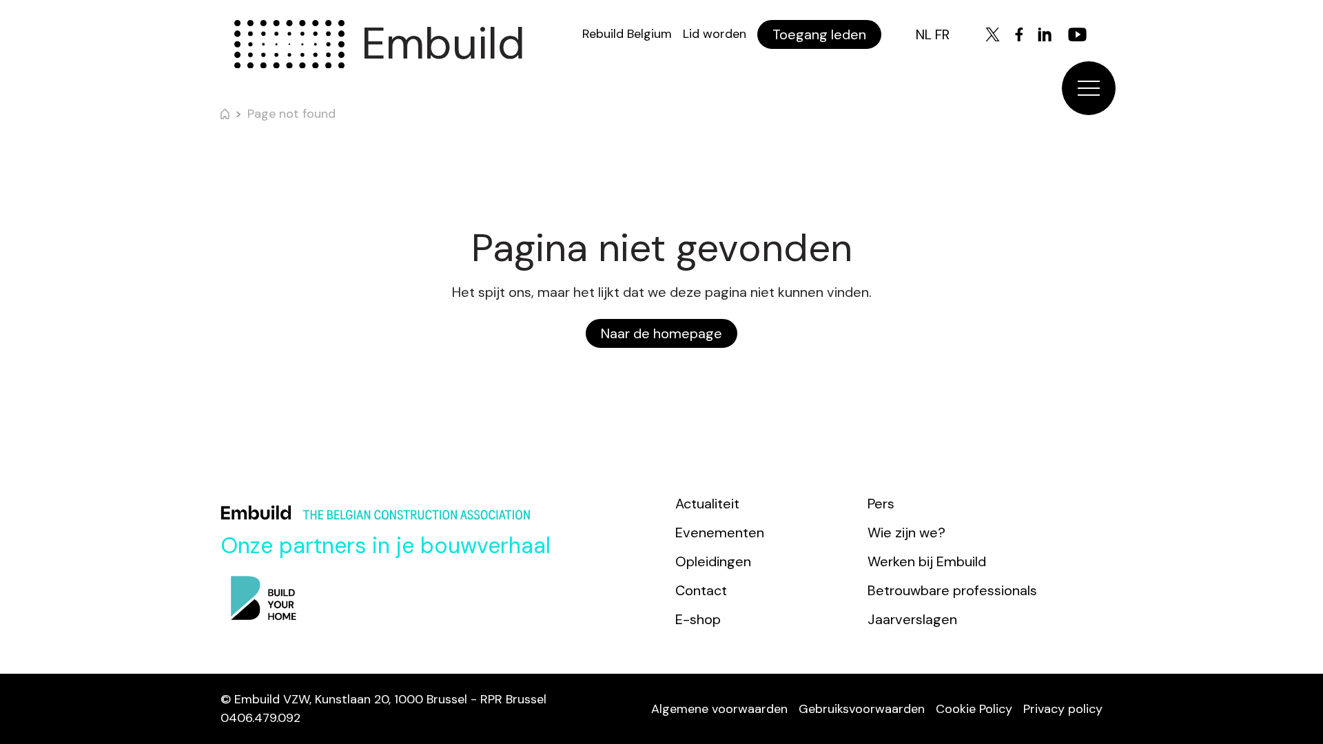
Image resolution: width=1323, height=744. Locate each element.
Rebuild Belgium (627, 33)
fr (942, 34)
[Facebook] (1019, 34)
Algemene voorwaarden (719, 709)
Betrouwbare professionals (952, 590)
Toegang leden (819, 34)
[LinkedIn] (1044, 34)
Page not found (291, 113)
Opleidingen (713, 561)
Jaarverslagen (912, 619)
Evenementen (719, 532)
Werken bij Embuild (927, 561)
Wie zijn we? (906, 532)
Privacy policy (1062, 709)
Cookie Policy (974, 709)
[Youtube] (1077, 34)
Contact (701, 590)
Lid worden (714, 33)
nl (924, 34)
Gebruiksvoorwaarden (862, 709)
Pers (881, 504)
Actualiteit (707, 504)
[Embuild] (289, 44)
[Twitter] (992, 34)
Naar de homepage (661, 333)
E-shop (698, 619)
